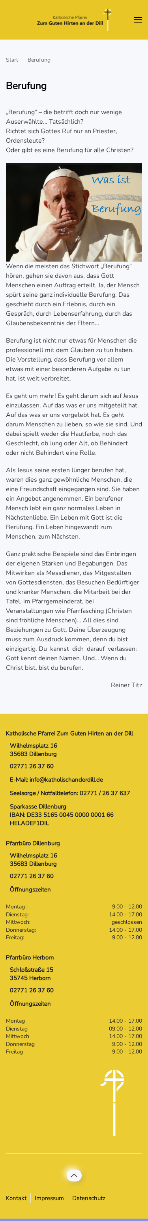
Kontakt (16, 1198)
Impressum (49, 1198)
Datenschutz (88, 1198)
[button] (138, 20)
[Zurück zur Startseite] (74, 20)
